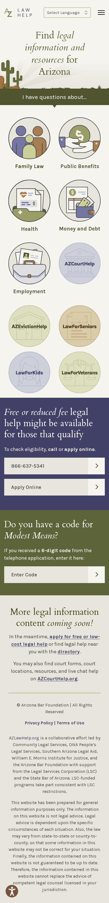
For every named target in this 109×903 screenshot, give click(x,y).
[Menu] (101, 12)
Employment (29, 291)
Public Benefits (79, 166)
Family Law (29, 166)
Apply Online (26, 487)
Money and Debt (79, 229)
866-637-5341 (27, 466)
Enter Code (24, 575)
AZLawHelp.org (24, 738)
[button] (12, 891)
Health (29, 229)
